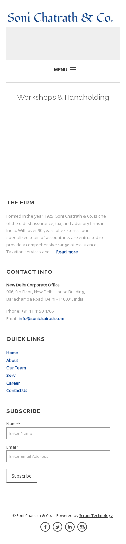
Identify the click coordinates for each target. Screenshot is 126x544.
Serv (11, 375)
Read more (67, 252)
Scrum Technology (96, 515)
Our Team (16, 368)
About (12, 360)
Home (12, 352)
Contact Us (16, 390)
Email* (12, 447)
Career (13, 383)
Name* (13, 424)
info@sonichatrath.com (41, 318)
